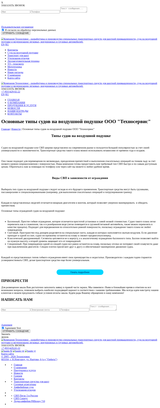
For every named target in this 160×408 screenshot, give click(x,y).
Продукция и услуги (25, 370)
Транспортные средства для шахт (31, 381)
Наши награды (15, 72)
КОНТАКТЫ (15, 113)
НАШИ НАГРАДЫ (18, 111)
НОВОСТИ (14, 108)
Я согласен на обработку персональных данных (30, 30)
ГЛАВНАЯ (14, 99)
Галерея (18, 376)
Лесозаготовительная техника (23, 61)
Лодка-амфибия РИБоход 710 (29, 401)
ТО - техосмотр (16, 64)
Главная (5, 129)
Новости (12, 69)
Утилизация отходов (18, 58)
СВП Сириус (21, 398)
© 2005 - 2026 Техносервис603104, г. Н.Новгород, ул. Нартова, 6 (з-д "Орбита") (29, 358)
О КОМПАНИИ (16, 102)
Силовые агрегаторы (25, 384)
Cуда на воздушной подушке (23, 52)
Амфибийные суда (24, 387)
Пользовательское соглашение (17, 27)
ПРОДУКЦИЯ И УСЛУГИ (22, 105)
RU (7, 44)
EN (3, 44)
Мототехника (15, 66)
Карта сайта (14, 78)
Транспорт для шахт (18, 55)
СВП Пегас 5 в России (26, 395)
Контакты (13, 50)
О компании (14, 75)
